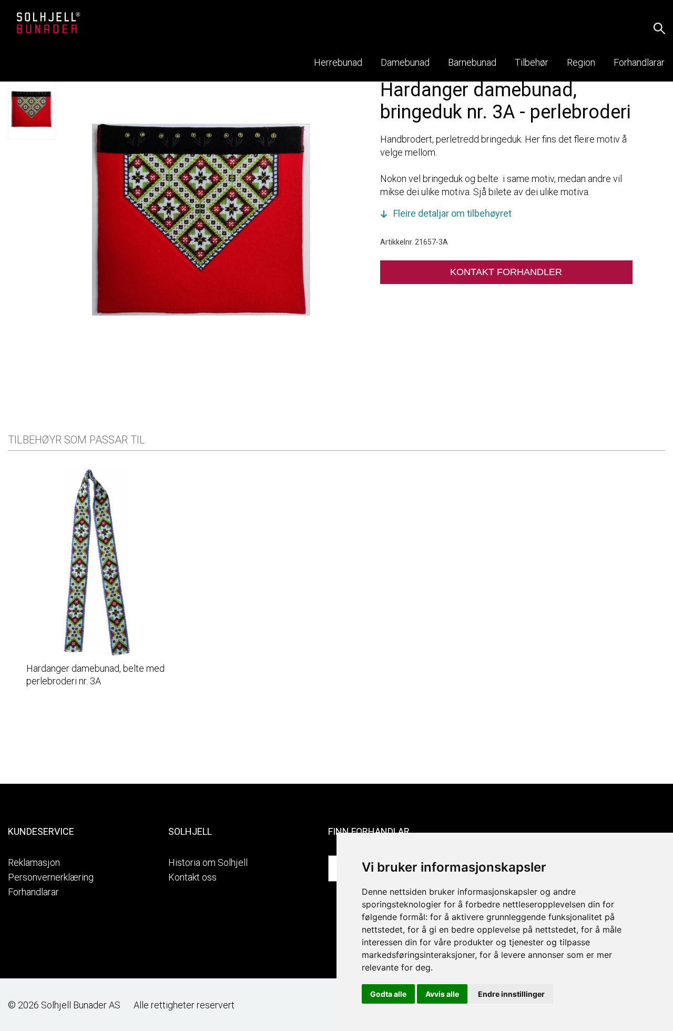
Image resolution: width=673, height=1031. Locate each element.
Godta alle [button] (388, 993)
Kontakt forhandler (506, 272)
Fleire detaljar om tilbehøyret (452, 213)
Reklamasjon (34, 862)
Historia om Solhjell (208, 862)
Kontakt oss (192, 877)
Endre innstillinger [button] (511, 993)
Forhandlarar (33, 891)
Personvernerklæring (51, 877)
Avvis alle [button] (442, 993)
